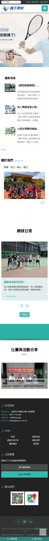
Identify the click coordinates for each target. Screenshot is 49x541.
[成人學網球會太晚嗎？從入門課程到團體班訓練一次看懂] (10, 109)
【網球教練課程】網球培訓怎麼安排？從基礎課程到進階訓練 (28, 85)
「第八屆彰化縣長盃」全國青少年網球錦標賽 (23, 382)
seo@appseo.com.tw (18, 420)
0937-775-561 (15, 414)
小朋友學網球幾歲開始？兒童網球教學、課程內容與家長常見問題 (28, 129)
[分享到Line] (24, 522)
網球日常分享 (13, 440)
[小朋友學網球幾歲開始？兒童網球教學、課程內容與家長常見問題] (10, 131)
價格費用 (13, 444)
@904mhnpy (15, 417)
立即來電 (13, 539)
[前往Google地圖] (31, 498)
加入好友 (38, 539)
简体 (28, 2)
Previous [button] (21, 306)
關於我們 (36, 440)
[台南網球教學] (16, 8)
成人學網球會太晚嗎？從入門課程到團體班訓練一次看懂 (28, 107)
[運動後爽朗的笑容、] (24, 260)
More (3, 150)
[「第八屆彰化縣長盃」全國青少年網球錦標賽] (24, 376)
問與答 (36, 444)
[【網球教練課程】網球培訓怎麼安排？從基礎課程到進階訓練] (10, 88)
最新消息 (36, 437)
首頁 (13, 437)
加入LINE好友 (24, 474)
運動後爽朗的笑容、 (15, 282)
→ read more (10, 296)
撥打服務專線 (24, 467)
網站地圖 (44, 2)
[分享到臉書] (18, 522)
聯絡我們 (35, 2)
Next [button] (27, 306)
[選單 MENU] (45, 8)
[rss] (31, 522)
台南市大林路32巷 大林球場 (23, 411)
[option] (24, 40)
